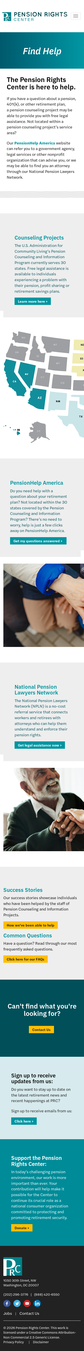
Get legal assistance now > (40, 745)
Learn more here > (32, 301)
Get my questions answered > (38, 540)
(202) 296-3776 (15, 1294)
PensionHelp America (34, 143)
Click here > (24, 1121)
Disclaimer (41, 1341)
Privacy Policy (13, 1341)
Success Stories (23, 889)
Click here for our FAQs (25, 959)
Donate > (22, 1227)
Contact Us (41, 1029)
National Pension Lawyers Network (36, 689)
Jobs (7, 1313)
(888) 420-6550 (47, 1294)
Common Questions (27, 935)
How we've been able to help (30, 925)
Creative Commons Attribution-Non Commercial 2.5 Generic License (39, 1334)
